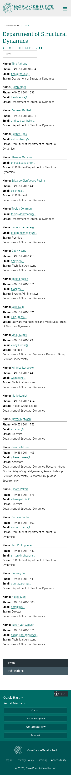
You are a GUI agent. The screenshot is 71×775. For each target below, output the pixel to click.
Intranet (35, 735)
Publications (16, 670)
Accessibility (58, 760)
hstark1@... (18, 607)
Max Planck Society (35, 727)
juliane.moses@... (22, 457)
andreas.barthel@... (23, 120)
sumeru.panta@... (22, 527)
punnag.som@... (21, 583)
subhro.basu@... (21, 139)
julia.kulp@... (19, 317)
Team (11, 663)
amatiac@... (18, 429)
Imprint (9, 760)
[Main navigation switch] (64, 8)
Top (63, 693)
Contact (35, 710)
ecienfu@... (17, 190)
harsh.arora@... (20, 97)
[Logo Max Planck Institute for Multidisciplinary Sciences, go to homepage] (29, 8)
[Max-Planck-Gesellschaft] (20, 750)
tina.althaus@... (20, 74)
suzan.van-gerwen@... (24, 635)
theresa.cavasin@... (23, 162)
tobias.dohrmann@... (24, 214)
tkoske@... (17, 289)
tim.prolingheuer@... (23, 555)
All (40, 48)
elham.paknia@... (21, 499)
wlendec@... (18, 377)
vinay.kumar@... (21, 345)
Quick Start (11, 697)
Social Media (13, 703)
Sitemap (43, 760)
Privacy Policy (25, 760)
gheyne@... (17, 261)
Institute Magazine (35, 718)
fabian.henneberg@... (24, 232)
